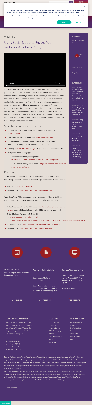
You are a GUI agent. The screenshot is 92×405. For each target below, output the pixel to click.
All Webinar (74, 300)
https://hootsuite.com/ (15, 133)
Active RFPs (74, 334)
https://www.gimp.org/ (44, 137)
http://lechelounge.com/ (23, 186)
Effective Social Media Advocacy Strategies (78, 137)
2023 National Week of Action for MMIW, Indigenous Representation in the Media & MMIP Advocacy (78, 93)
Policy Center (53, 325)
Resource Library (54, 322)
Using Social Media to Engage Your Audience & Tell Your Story (77, 124)
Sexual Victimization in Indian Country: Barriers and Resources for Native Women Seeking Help (45, 288)
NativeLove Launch (69, 288)
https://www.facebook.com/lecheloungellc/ (35, 190)
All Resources (46, 300)
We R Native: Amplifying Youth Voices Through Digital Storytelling (78, 110)
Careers (73, 331)
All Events (17, 300)
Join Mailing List (75, 328)
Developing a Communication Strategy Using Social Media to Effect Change (78, 151)
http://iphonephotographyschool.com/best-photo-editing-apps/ (35, 160)
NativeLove (52, 342)
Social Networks (76, 70)
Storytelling (75, 73)
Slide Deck (80, 56)
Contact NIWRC (75, 337)
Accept (64, 22)
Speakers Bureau (54, 328)
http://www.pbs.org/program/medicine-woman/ (41, 224)
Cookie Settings (6, 403)
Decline (78, 22)
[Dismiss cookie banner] (84, 7)
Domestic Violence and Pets (72, 270)
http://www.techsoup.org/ (25, 148)
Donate (81, 3)
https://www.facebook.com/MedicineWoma (36, 228)
